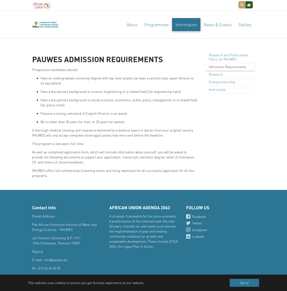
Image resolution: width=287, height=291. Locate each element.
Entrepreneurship (222, 82)
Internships (217, 89)
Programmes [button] (156, 24)
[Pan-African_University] (45, 24)
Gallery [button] (244, 24)
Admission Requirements (227, 67)
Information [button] (186, 24)
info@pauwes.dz (55, 260)
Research (216, 74)
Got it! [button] (244, 282)
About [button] (132, 24)
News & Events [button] (218, 24)
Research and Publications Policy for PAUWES (228, 57)
